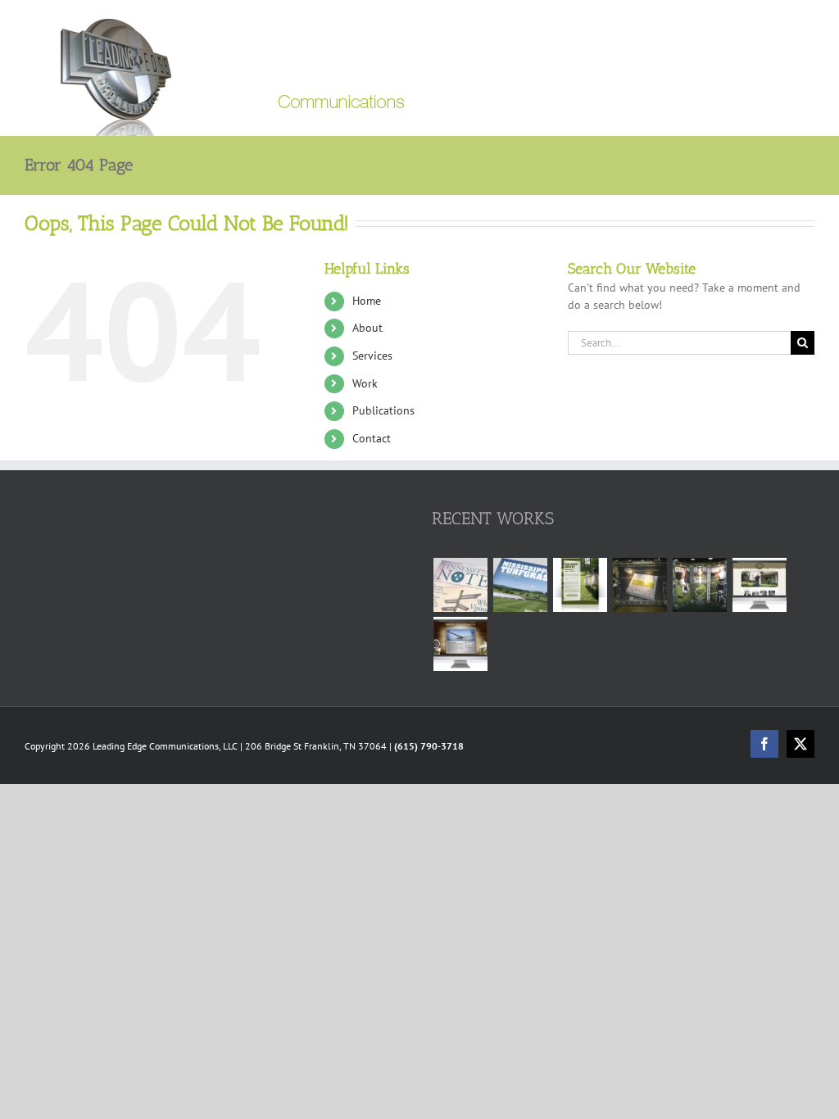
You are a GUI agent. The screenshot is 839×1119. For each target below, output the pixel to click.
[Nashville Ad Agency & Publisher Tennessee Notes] (460, 584)
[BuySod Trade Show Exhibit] (699, 584)
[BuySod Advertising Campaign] (579, 584)
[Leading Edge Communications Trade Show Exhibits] (639, 584)
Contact (371, 438)
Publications (383, 410)
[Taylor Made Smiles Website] (759, 584)
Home (366, 300)
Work (365, 383)
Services (372, 355)
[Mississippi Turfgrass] (520, 584)
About (367, 327)
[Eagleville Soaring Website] (460, 643)
